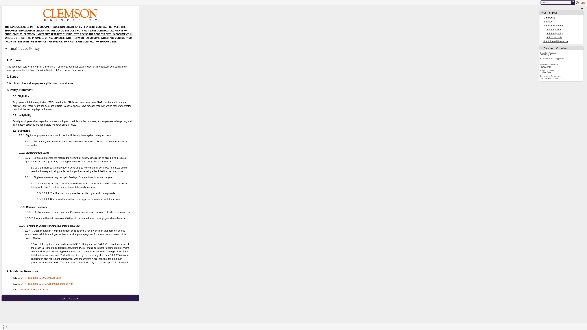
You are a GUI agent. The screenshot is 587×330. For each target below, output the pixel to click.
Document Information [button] (555, 48)
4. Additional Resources (555, 41)
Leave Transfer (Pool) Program (33, 289)
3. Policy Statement (553, 25)
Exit (583, 2)
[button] (577, 2)
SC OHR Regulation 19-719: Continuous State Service (45, 283)
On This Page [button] (550, 12)
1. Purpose (549, 17)
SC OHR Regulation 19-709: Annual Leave (39, 277)
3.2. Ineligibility (554, 33)
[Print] (4, 326)
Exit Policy (70, 298)
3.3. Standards (554, 37)
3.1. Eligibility (553, 29)
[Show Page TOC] (582, 8)
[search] (573, 2)
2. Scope (548, 21)
